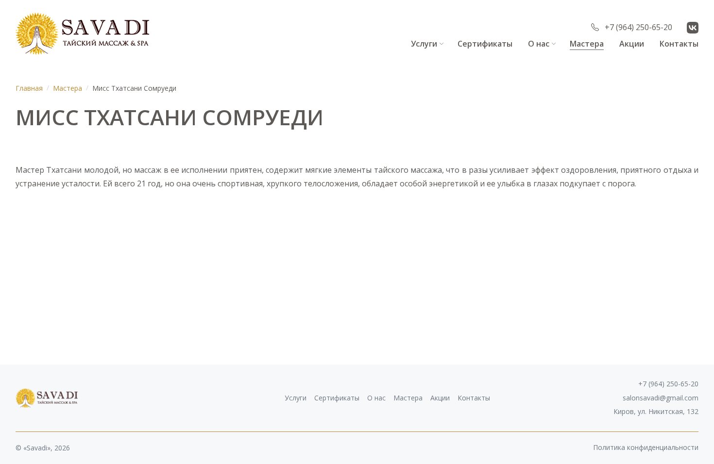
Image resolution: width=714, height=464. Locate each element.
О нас (538, 43)
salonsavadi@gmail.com (660, 397)
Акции (631, 43)
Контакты (679, 43)
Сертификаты (485, 43)
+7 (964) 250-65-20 (638, 27)
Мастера (587, 43)
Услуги (424, 43)
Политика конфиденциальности (645, 448)
